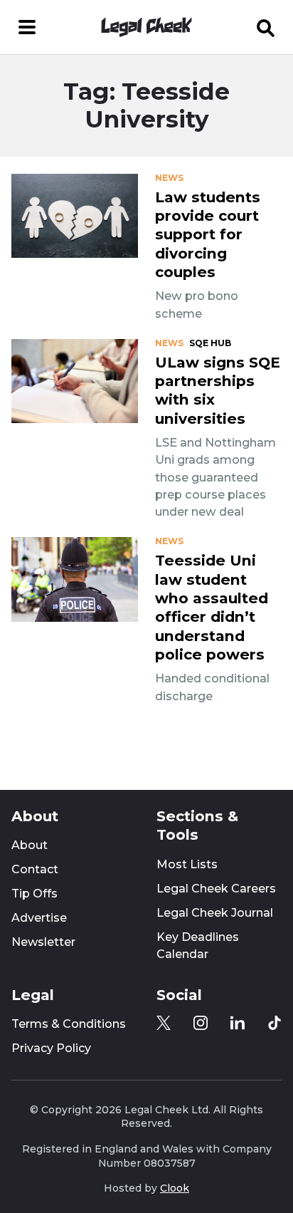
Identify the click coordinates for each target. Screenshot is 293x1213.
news (169, 178)
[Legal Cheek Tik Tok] (274, 1023)
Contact (34, 869)
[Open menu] (27, 27)
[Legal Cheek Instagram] (200, 1023)
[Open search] (266, 27)
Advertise (39, 918)
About (29, 845)
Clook (174, 1188)
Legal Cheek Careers (216, 888)
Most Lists (187, 864)
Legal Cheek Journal (214, 913)
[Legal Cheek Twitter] (163, 1023)
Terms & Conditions (68, 1024)
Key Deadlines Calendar (197, 945)
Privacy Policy (51, 1048)
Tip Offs (34, 893)
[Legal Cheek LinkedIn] (237, 1023)
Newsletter (43, 942)
